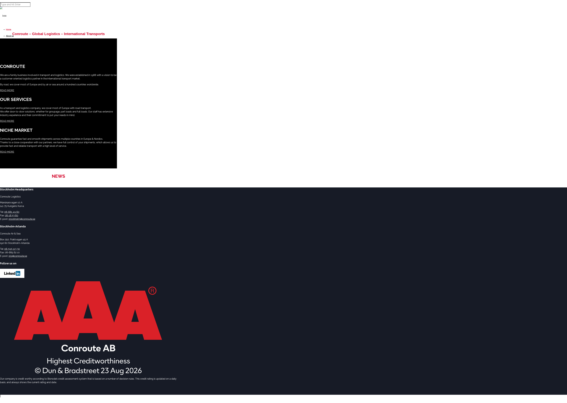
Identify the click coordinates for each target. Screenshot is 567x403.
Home (8, 29)
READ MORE (7, 90)
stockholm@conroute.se (22, 219)
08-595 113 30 (12, 249)
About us (10, 36)
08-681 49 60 (11, 212)
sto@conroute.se (18, 256)
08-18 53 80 (11, 215)
